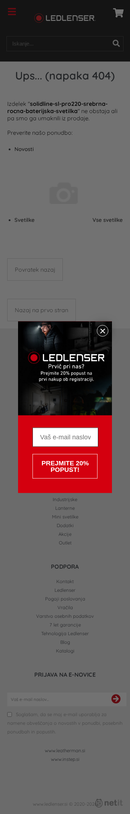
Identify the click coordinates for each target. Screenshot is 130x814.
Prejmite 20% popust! (65, 466)
